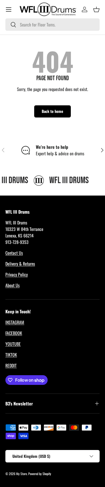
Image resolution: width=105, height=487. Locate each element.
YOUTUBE (13, 344)
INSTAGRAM (14, 322)
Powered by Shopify (39, 473)
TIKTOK (11, 354)
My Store (21, 473)
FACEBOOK (13, 333)
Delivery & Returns (20, 263)
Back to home (52, 111)
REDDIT (11, 365)
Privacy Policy (16, 274)
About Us (12, 285)
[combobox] (52, 24)
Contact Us (14, 253)
